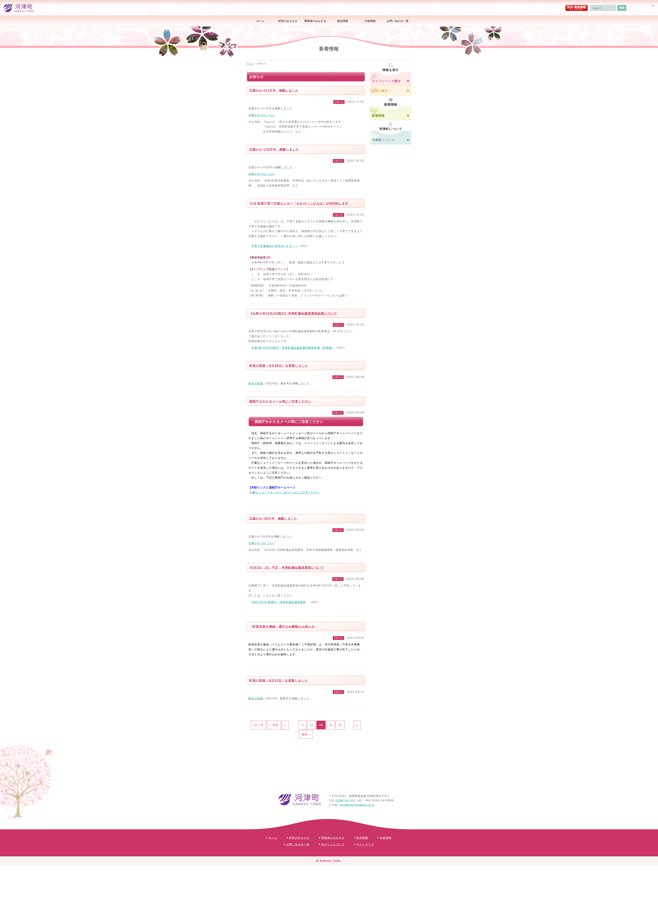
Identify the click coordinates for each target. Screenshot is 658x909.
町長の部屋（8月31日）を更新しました (278, 680)
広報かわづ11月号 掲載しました (274, 90)
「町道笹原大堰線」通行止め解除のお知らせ (282, 626)
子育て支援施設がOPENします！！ (274, 246)
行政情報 (370, 21)
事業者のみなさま (315, 21)
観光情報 (342, 21)
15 (340, 725)
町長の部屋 (255, 383)
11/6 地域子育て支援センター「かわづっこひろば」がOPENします (298, 203)
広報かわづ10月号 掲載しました (274, 149)
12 (311, 725)
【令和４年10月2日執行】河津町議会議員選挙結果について (293, 313)
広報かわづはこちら (261, 115)
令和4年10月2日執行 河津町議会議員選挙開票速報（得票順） (293, 347)
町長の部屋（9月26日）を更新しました (278, 365)
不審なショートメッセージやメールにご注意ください (284, 492)
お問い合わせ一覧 (398, 21)
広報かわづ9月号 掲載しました (273, 518)
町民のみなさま (287, 21)
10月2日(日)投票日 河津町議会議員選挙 (278, 602)
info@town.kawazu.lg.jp (356, 805)
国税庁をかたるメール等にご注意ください (280, 401)
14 (330, 725)
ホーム (260, 21)
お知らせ (338, 102)
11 (302, 725)
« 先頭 (274, 725)
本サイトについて (333, 844)
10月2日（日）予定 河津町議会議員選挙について (286, 567)
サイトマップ (365, 844)
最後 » (306, 734)
